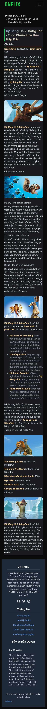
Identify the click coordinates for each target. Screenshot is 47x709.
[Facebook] (18, 601)
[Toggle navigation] (39, 4)
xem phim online (16, 407)
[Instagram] (28, 601)
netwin (8, 701)
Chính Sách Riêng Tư (23, 629)
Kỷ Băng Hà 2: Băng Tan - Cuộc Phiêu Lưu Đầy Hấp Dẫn (23, 20)
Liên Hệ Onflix (23, 620)
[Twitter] (23, 601)
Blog (23, 15)
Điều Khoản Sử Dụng (23, 625)
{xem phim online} (18, 543)
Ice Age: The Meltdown (26, 69)
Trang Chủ (13, 15)
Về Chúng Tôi (23, 615)
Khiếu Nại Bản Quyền (23, 634)
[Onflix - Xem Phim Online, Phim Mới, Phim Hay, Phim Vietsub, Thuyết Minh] (12, 4)
